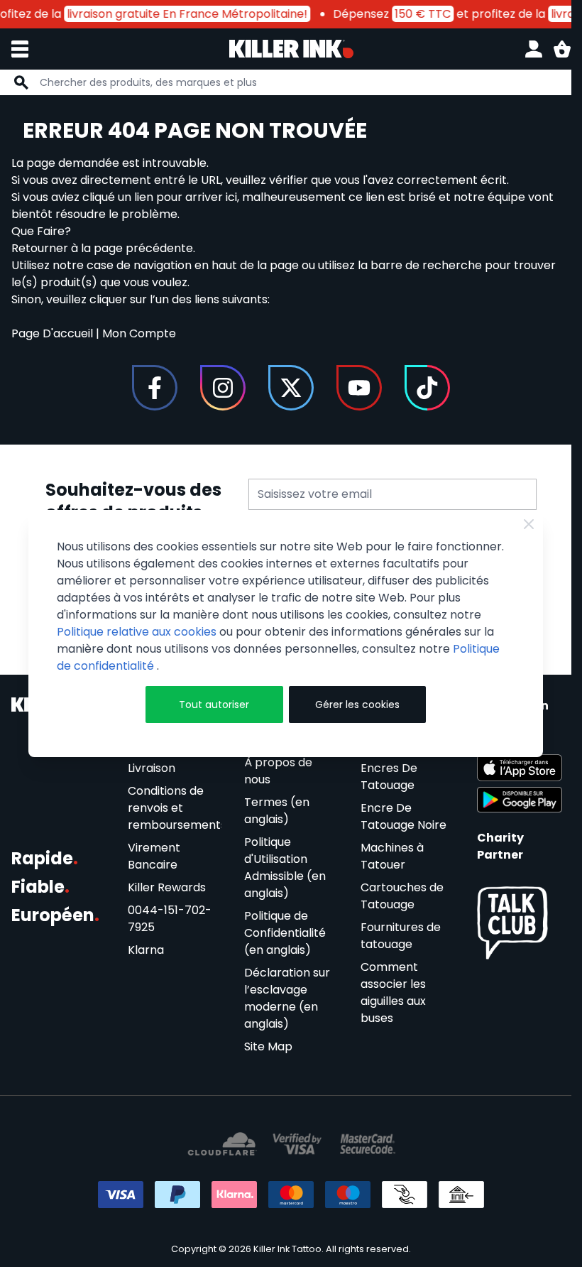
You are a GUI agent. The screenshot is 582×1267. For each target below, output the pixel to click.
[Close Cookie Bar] (528, 524)
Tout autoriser (214, 704)
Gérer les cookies (357, 704)
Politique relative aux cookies (136, 632)
